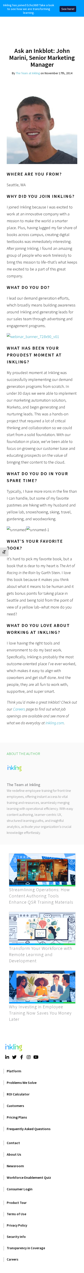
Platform (14, 1071)
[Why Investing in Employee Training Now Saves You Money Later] (42, 987)
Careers (19, 709)
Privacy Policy (17, 1225)
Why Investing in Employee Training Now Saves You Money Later (40, 1013)
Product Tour (17, 1203)
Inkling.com (54, 722)
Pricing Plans (17, 1117)
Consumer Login (19, 1189)
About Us (14, 1154)
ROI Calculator (18, 1094)
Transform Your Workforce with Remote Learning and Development (40, 954)
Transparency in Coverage (26, 1248)
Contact (13, 1143)
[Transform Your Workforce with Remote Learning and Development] (42, 928)
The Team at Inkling (28, 73)
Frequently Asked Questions (28, 1129)
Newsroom (15, 1166)
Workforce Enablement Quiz (29, 1177)
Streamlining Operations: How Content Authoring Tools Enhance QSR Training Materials (41, 896)
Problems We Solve (22, 1082)
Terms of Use (16, 1214)
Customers (15, 1105)
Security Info (16, 1237)
